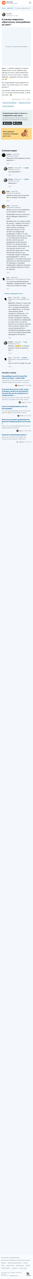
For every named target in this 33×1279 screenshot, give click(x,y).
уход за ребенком (8, 106)
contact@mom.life (13, 1275)
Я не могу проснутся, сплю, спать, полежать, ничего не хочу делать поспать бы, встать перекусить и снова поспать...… (15, 392)
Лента (4, 8)
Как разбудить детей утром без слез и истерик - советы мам (14, 377)
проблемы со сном (24, 103)
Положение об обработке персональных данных (15, 1260)
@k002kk (10, 8)
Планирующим (5, 1268)
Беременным (20, 1265)
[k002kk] (5, 169)
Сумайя (8, 154)
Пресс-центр (23, 1268)
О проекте (14, 1268)
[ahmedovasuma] (4, 155)
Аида (8, 191)
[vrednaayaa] (4, 192)
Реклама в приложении (15, 1262)
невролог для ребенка (9, 103)
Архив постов (10, 1265)
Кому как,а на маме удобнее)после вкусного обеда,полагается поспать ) (16, 421)
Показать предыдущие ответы (13, 293)
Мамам (28, 1265)
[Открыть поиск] (30, 3)
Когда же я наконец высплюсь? (14, 435)
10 (29, 99)
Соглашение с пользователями (10, 1257)
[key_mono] (4, 278)
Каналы (25, 1262)
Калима (9, 13)
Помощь (3, 1262)
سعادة (8, 277)
